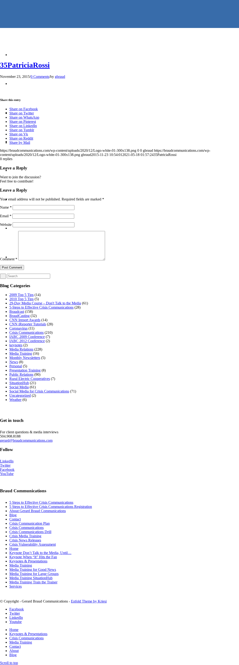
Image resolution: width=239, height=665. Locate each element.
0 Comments (40, 77)
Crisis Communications (26, 332)
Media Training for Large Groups (34, 574)
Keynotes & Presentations (28, 561)
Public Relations (21, 374)
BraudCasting (19, 316)
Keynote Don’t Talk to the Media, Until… (40, 553)
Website (6, 225)
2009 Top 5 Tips (21, 295)
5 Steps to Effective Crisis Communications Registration (50, 507)
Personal (15, 366)
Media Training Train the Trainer (33, 582)
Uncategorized (20, 395)
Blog (13, 515)
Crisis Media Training (25, 536)
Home (13, 549)
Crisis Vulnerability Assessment (32, 544)
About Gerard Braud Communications (37, 511)
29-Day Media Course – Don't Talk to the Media (45, 303)
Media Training (20, 353)
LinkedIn (7, 461)
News (13, 362)
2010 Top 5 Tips (21, 299)
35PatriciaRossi (25, 65)
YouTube (7, 474)
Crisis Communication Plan (29, 523)
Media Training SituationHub (31, 578)
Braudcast (16, 312)
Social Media (19, 387)
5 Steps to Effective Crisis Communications (41, 502)
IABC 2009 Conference (27, 337)
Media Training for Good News (32, 570)
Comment (8, 259)
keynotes (15, 345)
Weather (15, 400)
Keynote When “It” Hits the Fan (33, 557)
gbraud (60, 77)
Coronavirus (18, 328)
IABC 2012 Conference (27, 341)
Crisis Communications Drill (30, 532)
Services (15, 586)
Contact (15, 519)
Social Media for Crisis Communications (39, 391)
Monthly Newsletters (24, 358)
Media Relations (21, 349)
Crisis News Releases (25, 540)
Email (5, 216)
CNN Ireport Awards (24, 320)
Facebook (7, 470)
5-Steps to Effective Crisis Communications (41, 307)
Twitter (5, 465)
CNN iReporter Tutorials (27, 324)
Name (6, 207)
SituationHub (19, 383)
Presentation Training (25, 370)
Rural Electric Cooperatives (29, 379)
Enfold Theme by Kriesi (89, 601)
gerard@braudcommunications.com (26, 440)
